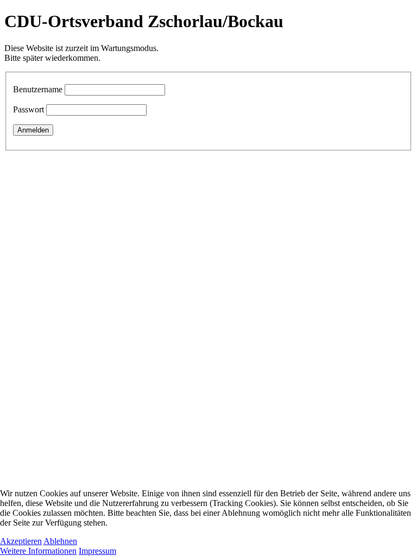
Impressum (97, 550)
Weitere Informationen (38, 550)
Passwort (28, 109)
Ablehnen (60, 541)
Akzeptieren (21, 541)
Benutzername (37, 89)
